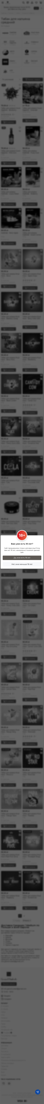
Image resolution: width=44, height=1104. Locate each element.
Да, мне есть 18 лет (22, 558)
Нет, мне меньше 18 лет (22, 564)
